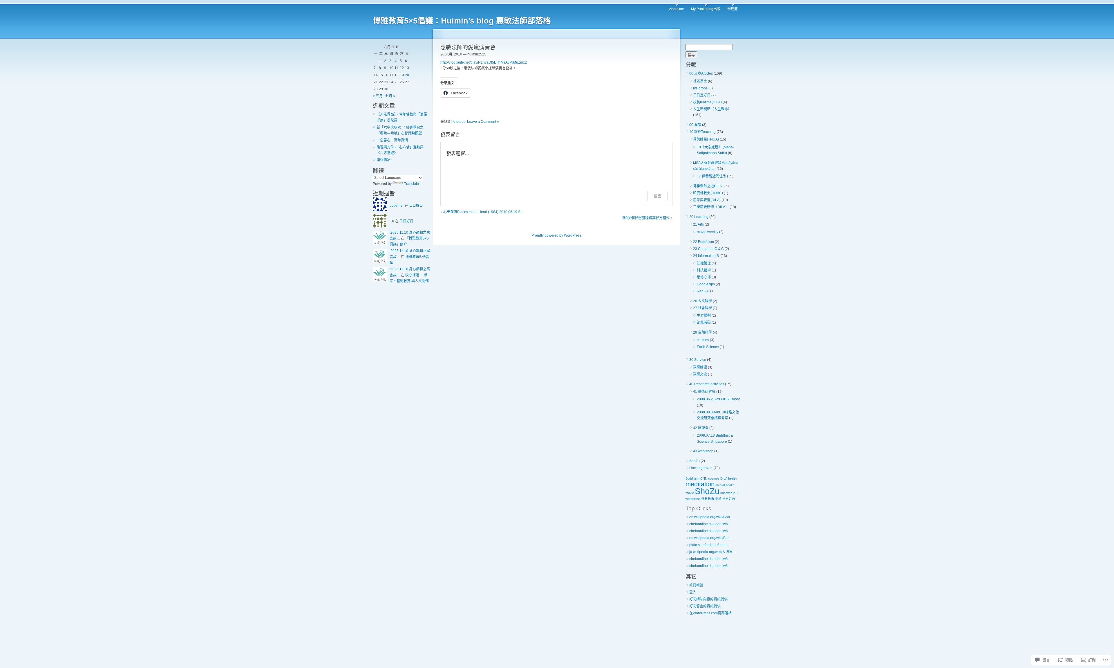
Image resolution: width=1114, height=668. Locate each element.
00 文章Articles (701, 73)
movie (690, 493)
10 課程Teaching (702, 132)
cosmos (703, 340)
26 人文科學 (702, 301)
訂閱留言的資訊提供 (705, 606)
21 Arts (698, 224)
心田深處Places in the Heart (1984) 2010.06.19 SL (482, 212)
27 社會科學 (702, 308)
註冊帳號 (696, 585)
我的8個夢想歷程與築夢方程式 (646, 218)
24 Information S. (706, 256)
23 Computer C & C (708, 249)
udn (723, 493)
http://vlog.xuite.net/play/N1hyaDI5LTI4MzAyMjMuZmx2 (483, 62)
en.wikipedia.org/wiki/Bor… (710, 538)
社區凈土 (700, 81)
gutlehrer (397, 206)
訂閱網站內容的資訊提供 (708, 599)
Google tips (706, 284)
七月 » (390, 96)
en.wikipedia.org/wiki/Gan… (711, 517)
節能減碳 (704, 323)
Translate (411, 184)
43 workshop (703, 451)
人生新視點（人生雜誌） (712, 109)
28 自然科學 (702, 332)
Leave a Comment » (483, 122)
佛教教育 (707, 498)
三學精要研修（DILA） (711, 207)
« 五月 (378, 96)
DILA (723, 478)
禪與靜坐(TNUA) (706, 139)
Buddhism (692, 478)
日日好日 (416, 206)
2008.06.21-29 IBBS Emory (718, 399)
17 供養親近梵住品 (711, 176)
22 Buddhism (703, 242)
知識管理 (704, 263)
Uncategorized (700, 468)
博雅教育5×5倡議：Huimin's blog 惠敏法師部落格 (462, 21)
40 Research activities (706, 384)
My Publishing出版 (705, 9)
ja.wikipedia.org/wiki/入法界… (712, 552)
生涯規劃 (704, 316)
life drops (458, 122)
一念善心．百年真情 (392, 140)
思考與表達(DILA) (707, 200)
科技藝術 (704, 270)
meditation (700, 484)
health (732, 478)
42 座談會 (700, 428)
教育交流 (700, 374)
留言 (657, 195)
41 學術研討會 (704, 392)
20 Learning (698, 217)
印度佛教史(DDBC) (708, 193)
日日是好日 (701, 95)
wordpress (693, 498)
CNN (703, 478)
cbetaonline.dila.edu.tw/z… (710, 524)
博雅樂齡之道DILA (707, 186)
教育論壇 (700, 367)
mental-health (724, 485)
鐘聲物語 (383, 160)
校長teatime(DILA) (707, 102)
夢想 (718, 498)
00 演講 (695, 125)
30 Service (697, 360)
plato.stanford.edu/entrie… (710, 545)
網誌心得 (704, 277)
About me (676, 9)
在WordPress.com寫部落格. (711, 613)
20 (407, 75)
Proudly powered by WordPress (556, 235)
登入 (692, 592)
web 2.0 (703, 291)
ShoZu (694, 461)
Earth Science (708, 347)
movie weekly (707, 232)
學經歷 (732, 9)
